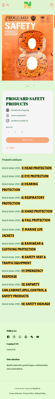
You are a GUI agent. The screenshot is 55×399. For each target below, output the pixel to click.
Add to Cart (27, 140)
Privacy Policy (28, 393)
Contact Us (11, 349)
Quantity (9, 127)
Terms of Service (15, 393)
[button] (3, 5)
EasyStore (36, 388)
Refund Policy (40, 393)
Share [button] (12, 148)
